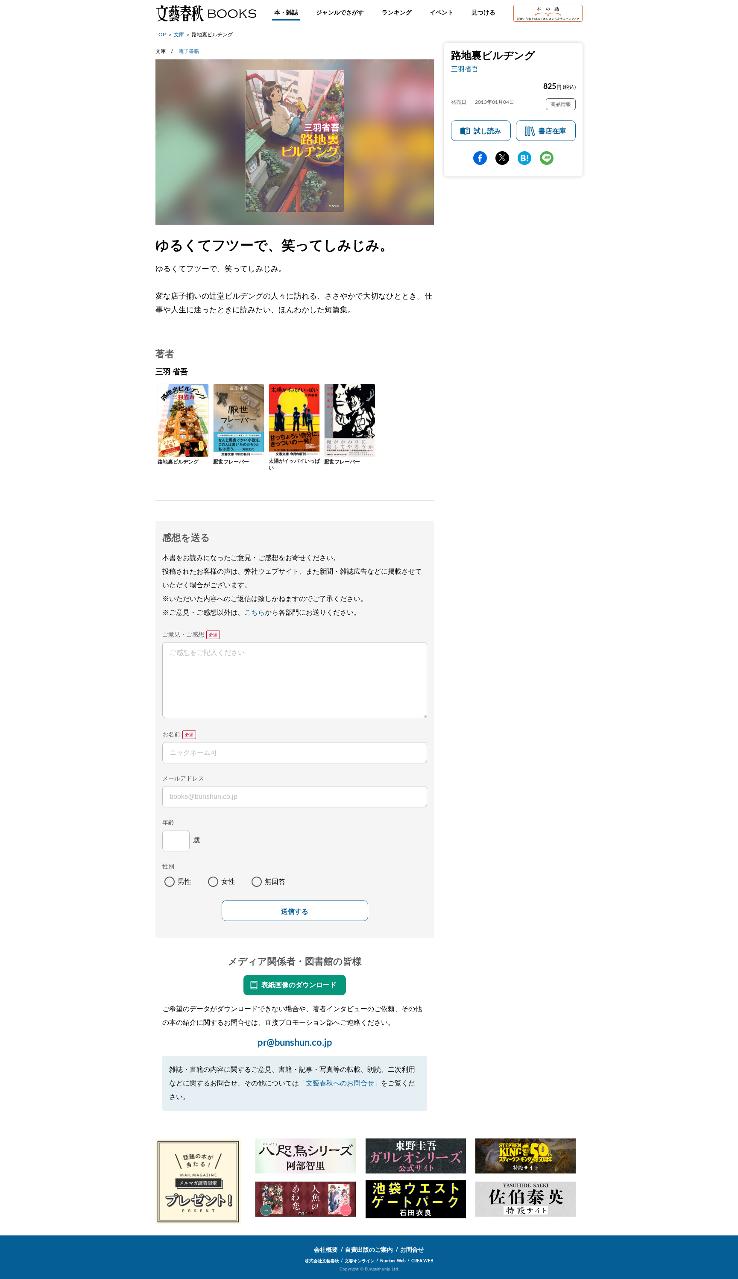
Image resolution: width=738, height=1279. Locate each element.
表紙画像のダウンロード (299, 985)
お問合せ (412, 1250)
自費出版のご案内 (369, 1250)
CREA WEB (422, 1261)
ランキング (397, 13)
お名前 (171, 735)
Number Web (393, 1261)
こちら (254, 612)
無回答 (275, 881)
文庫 (179, 34)
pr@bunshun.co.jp (295, 1042)
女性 (228, 881)
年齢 (168, 823)
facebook (480, 158)
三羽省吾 (464, 69)
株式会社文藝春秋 (322, 1261)
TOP (160, 34)
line (547, 158)
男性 (184, 881)
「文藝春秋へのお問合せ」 (340, 1083)
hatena (524, 158)
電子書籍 (189, 51)
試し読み (487, 131)
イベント (442, 13)
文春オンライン (360, 1261)
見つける (483, 13)
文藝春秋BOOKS (205, 13)
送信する (294, 911)
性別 (168, 867)
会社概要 (326, 1250)
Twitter (502, 158)
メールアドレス (183, 779)
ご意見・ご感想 (183, 635)
